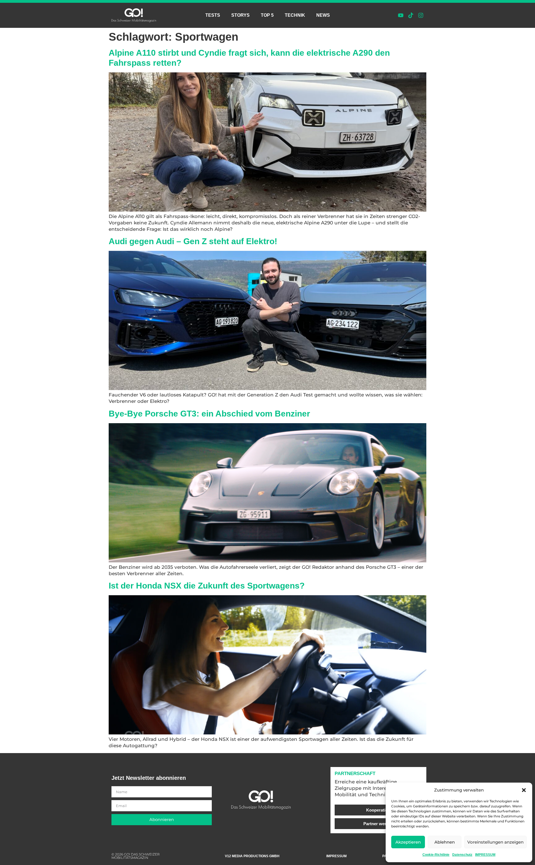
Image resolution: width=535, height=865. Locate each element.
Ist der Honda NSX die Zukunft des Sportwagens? (207, 585)
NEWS (323, 15)
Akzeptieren (408, 842)
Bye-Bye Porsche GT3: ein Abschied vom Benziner (209, 413)
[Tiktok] (411, 15)
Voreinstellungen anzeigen (495, 842)
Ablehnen (444, 842)
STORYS (240, 15)
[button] (524, 790)
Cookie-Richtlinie (435, 855)
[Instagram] (421, 15)
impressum (336, 856)
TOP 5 (267, 15)
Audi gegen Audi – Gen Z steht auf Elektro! (193, 241)
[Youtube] (400, 15)
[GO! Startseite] (133, 15)
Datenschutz (462, 855)
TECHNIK (295, 15)
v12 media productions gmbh (252, 856)
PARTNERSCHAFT (355, 773)
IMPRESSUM (485, 855)
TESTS (212, 15)
